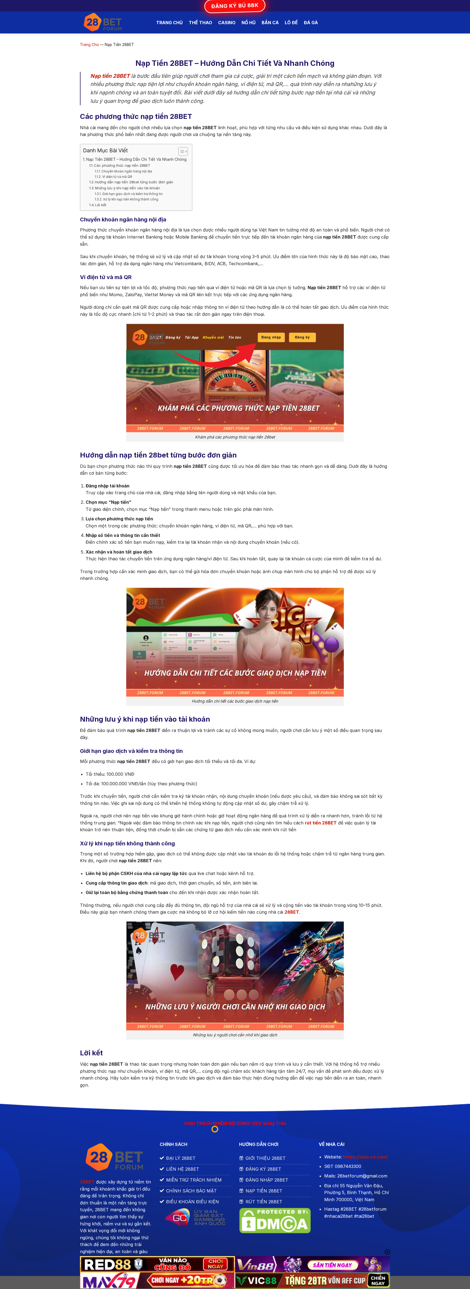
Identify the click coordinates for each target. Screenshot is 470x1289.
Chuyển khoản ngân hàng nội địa (126, 171)
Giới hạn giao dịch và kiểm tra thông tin (132, 194)
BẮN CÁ (270, 22)
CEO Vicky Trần (269, 1123)
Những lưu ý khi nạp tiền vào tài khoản (127, 188)
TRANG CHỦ (169, 22)
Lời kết (100, 205)
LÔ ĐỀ (291, 22)
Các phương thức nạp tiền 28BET (122, 165)
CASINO (227, 22)
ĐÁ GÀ (311, 22)
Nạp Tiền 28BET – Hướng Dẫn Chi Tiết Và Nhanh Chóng (136, 159)
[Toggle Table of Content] (180, 151)
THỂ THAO (200, 22)
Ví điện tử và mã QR (117, 177)
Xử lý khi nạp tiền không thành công (130, 199)
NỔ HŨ (249, 22)
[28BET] (114, 22)
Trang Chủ (89, 44)
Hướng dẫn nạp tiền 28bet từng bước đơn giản (134, 182)
